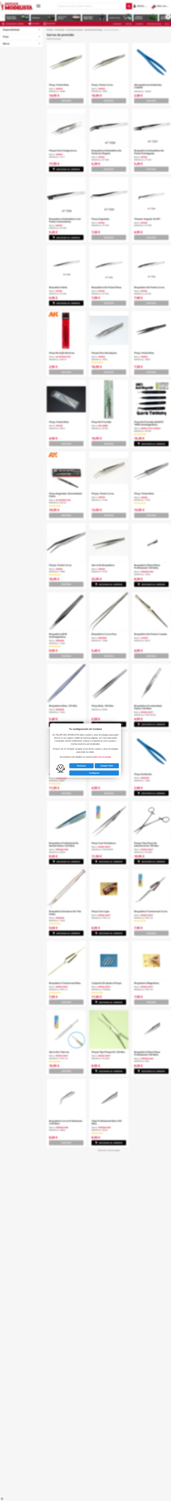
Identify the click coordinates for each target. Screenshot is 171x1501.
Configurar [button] (94, 773)
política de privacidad (101, 757)
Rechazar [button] (81, 766)
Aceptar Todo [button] (106, 766)
